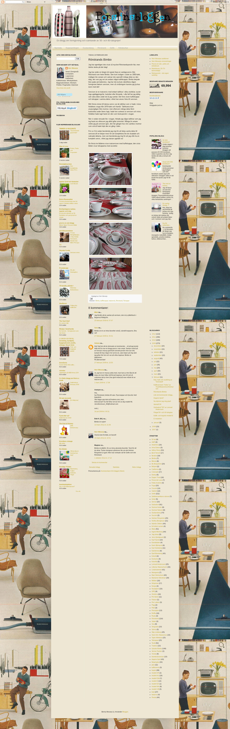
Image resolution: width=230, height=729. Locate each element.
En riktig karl (74, 400)
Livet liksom (74, 183)
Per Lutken (155, 602)
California (155, 469)
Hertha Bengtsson (158, 521)
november (158, 349)
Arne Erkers (156, 448)
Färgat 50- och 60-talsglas (163, 412)
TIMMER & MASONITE (67, 129)
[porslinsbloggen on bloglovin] (64, 96)
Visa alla (78, 491)
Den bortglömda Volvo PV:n (73, 168)
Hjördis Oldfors (157, 524)
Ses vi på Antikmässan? (67, 486)
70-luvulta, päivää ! (66, 286)
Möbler (154, 581)
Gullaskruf (155, 505)
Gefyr (153, 499)
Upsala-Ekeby (157, 648)
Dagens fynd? (159, 398)
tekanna (154, 695)
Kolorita (154, 562)
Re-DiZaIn (63, 449)
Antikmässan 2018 (65, 418)
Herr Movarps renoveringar (161, 61)
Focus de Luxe (157, 480)
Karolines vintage (66, 441)
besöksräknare (155, 96)
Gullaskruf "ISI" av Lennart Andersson (163, 408)
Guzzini (154, 515)
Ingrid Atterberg (157, 532)
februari (157, 377)
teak (153, 692)
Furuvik (154, 488)
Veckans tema (74, 252)
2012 (154, 334)
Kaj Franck (155, 540)
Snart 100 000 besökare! (168, 163)
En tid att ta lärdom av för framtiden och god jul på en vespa (68, 215)
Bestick (154, 456)
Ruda (154, 616)
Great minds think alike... (67, 365)
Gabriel (154, 491)
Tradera (154, 646)
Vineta (154, 654)
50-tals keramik (65, 398)
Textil (153, 643)
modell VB (155, 689)
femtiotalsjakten (65, 484)
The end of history (166, 184)
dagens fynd (156, 659)
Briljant (154, 466)
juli (155, 362)
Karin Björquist (157, 545)
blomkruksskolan (158, 657)
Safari (154, 621)
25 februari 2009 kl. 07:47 (103, 320)
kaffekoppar (104, 301)
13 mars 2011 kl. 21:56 (102, 425)
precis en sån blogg (66, 223)
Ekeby (154, 475)
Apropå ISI (157, 404)
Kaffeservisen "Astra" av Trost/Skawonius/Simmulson (163, 387)
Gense (154, 502)
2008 (154, 426)
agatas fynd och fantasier (69, 182)
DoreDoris (63, 363)
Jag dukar (155, 534)
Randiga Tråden (65, 467)
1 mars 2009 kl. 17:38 (102, 383)
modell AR (155, 673)
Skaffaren (63, 303)
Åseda (154, 697)
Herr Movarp (99, 370)
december (158, 346)
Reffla (154, 613)
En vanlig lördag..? (166, 204)
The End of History (66, 424)
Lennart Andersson (158, 564)
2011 (154, 337)
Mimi (96, 312)
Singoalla (155, 627)
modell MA (155, 686)
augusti (157, 358)
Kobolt (154, 556)
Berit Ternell (156, 453)
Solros (154, 629)
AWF (153, 442)
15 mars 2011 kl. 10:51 (102, 438)
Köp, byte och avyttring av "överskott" (163, 381)
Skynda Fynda (64, 250)
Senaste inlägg (94, 467)
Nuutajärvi (155, 589)
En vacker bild (63, 323)
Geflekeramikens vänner (160, 496)
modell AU (155, 676)
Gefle (112, 48)
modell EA (155, 684)
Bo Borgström (156, 464)
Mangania (155, 572)
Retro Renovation (66, 199)
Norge (154, 586)
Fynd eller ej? (64, 416)
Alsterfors (155, 445)
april (155, 371)
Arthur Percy (156, 450)
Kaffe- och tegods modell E (163, 416)
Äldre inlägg (136, 467)
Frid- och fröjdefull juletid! (73, 349)
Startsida (58, 48)
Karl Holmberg (157, 548)
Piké (153, 608)
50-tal (154, 439)
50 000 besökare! (166, 141)
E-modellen (158, 419)
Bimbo (98, 301)
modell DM (155, 678)
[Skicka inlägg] (91, 298)
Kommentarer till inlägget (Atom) (112, 471)
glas (153, 665)
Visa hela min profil (63, 88)
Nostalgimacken (65, 164)
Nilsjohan (155, 583)
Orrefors (154, 594)
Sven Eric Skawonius (159, 635)
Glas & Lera (63, 146)
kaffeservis (155, 667)
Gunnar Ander (157, 507)
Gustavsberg (88, 48)
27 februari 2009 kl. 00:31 (103, 336)
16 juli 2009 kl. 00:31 (101, 411)
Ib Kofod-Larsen (157, 526)
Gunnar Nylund (157, 510)
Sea (153, 624)
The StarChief (64, 321)
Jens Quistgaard (157, 537)
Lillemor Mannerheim (159, 567)
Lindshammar (157, 570)
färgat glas (155, 662)
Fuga (153, 485)
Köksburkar (123, 48)
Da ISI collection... (167, 224)
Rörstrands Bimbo (160, 392)
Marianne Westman (159, 578)
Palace (154, 600)
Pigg (153, 605)
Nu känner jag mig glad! (162, 401)
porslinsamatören (66, 231)
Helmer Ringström (158, 518)
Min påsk (62, 443)
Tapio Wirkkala (157, 638)
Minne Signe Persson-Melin (68, 225)
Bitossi (154, 461)
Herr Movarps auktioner (160, 59)
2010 (154, 340)
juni (155, 365)
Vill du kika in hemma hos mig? (74, 453)
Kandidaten (156, 542)
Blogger (125, 712)
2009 (154, 343)
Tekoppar (126, 301)
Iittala (153, 529)
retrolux (62, 371)
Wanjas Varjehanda (66, 329)
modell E (155, 681)
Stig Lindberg (156, 632)
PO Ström (155, 597)
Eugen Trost (156, 477)
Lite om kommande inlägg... (164, 395)
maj (155, 368)
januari (156, 422)
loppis (154, 670)
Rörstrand (102, 48)
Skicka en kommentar (99, 462)
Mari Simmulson (157, 575)
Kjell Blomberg (157, 553)
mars (156, 374)
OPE (153, 591)
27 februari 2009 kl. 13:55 (103, 363)
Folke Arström (156, 483)
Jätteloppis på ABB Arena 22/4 (69, 372)
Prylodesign (63, 268)
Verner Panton (157, 651)
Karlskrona (155, 551)
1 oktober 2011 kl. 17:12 (103, 458)
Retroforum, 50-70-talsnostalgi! (158, 69)
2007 (154, 430)
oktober (157, 352)
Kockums (155, 559)
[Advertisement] (160, 285)
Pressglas (155, 610)
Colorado (155, 472)
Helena (97, 343)
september (158, 355)
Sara (96, 328)
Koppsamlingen (72, 48)
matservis (112, 301)
